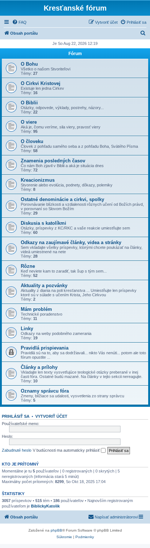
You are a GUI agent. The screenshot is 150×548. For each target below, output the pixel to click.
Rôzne (28, 266)
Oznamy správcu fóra (45, 391)
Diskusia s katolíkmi (43, 223)
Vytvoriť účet (51, 416)
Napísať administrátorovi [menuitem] (116, 517)
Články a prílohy (39, 367)
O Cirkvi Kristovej (40, 83)
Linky (27, 328)
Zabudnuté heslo (16, 450)
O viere (29, 122)
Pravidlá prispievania (44, 348)
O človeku (32, 141)
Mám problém (36, 309)
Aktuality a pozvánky (44, 285)
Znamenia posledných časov (53, 160)
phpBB (56, 530)
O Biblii (29, 102)
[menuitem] (19, 22)
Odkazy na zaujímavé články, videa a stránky (71, 242)
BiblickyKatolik (45, 506)
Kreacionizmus (38, 180)
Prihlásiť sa (15, 416)
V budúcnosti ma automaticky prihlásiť (67, 450)
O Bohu (29, 64)
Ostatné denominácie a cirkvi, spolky (62, 199)
